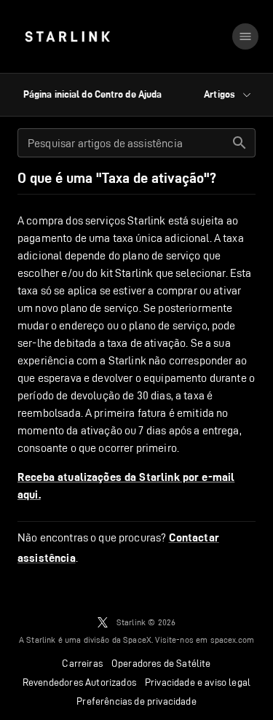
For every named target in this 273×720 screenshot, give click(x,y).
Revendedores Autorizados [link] (79, 682)
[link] (67, 36)
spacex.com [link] (232, 639)
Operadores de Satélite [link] (161, 663)
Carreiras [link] (82, 663)
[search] (239, 142)
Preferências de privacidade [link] (136, 701)
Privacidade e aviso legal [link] (197, 682)
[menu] (245, 36)
